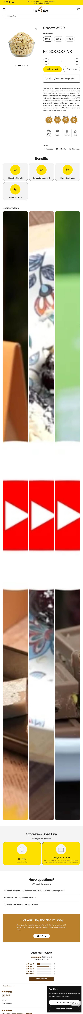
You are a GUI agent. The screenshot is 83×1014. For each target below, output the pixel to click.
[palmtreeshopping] (41, 9)
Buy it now (72, 69)
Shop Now (41, 936)
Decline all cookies (64, 1008)
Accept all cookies (64, 1002)
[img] (7, 992)
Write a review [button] (41, 979)
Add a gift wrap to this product (62, 78)
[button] (78, 9)
